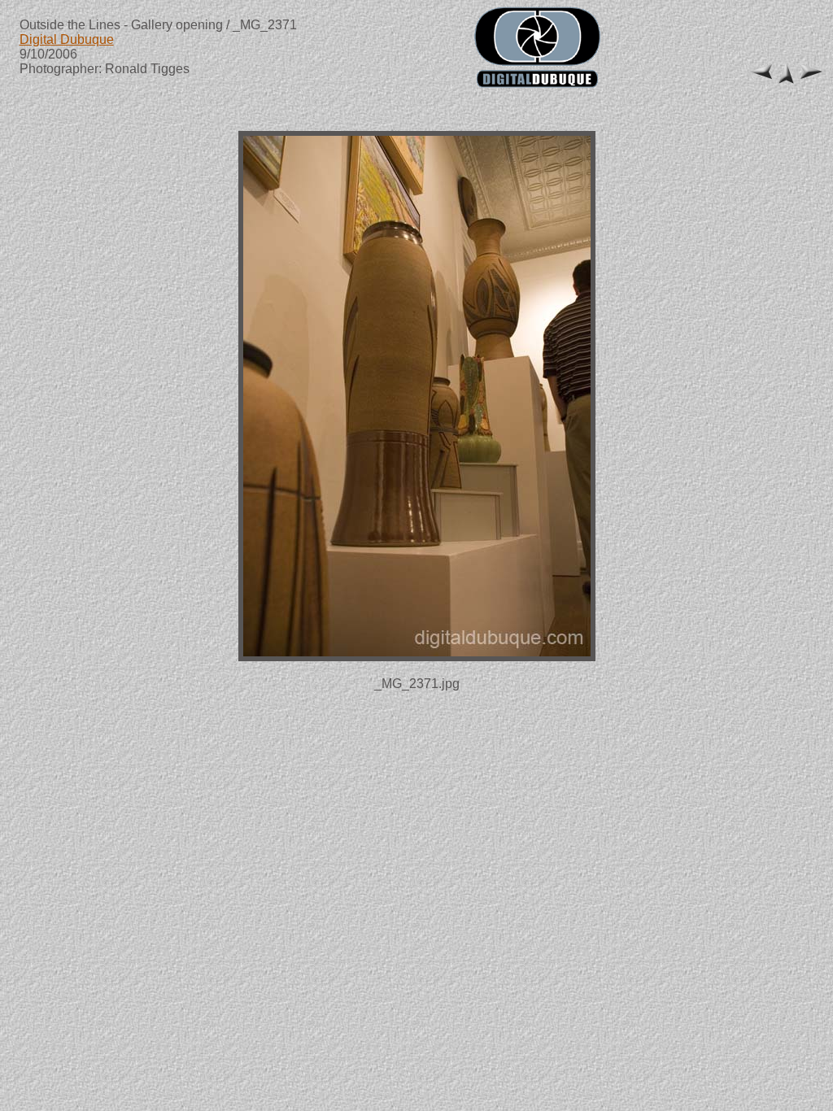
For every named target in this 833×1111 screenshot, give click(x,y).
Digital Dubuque (67, 39)
